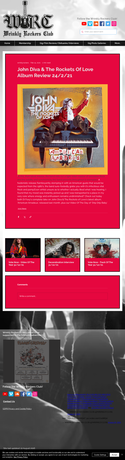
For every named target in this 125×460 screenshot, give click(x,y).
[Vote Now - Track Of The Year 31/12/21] (102, 248)
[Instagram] (114, 23)
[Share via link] (30, 217)
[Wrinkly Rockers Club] (90, 23)
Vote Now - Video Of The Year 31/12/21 (21, 263)
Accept (114, 455)
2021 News (22, 209)
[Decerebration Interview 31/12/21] (62, 248)
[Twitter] (108, 23)
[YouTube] (84, 23)
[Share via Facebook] (18, 217)
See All (117, 234)
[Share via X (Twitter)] (24, 217)
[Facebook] (102, 23)
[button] (31, 361)
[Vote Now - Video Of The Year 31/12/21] (23, 248)
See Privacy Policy (21, 457)
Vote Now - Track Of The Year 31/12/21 (100, 263)
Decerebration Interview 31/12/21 (61, 263)
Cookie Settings (100, 455)
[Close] (122, 454)
